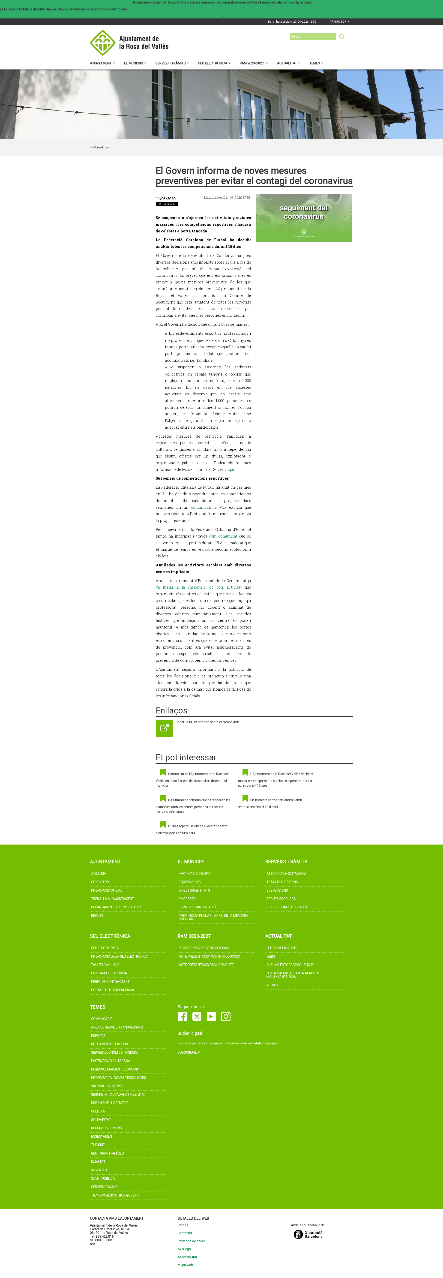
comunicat (200, 507)
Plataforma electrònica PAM (204, 948)
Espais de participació (197, 907)
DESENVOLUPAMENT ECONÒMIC (115, 1069)
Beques (97, 915)
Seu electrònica (212, 63)
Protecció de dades (192, 1241)
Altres (272, 985)
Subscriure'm (189, 1052)
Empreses (187, 899)
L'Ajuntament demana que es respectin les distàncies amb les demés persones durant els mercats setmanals (193, 805)
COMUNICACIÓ (102, 1019)
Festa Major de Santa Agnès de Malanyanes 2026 (293, 974)
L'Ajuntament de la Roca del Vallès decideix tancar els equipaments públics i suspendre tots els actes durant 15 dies (275, 779)
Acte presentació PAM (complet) (206, 965)
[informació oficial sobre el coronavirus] (304, 218)
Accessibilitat (187, 1257)
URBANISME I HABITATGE (109, 1103)
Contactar (185, 1233)
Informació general (195, 873)
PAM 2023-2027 (252, 63)
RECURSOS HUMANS (106, 1128)
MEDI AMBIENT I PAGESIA (109, 1044)
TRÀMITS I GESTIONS (282, 882)
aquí (230, 469)
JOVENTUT (99, 1170)
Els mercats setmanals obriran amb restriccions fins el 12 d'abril (270, 803)
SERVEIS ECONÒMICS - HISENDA (114, 1052)
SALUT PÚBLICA (103, 1178)
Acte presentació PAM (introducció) (209, 956)
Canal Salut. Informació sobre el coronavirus (207, 722)
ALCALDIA (98, 873)
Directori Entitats (194, 890)
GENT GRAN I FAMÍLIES (107, 1153)
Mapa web (185, 1265)
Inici (93, 147)
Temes (314, 63)
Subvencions (277, 890)
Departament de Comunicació (116, 907)
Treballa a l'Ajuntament (112, 899)
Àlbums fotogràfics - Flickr (290, 965)
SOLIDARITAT (101, 1120)
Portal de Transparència (112, 990)
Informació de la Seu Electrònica (119, 956)
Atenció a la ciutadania (286, 873)
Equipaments (190, 882)
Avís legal (185, 1249)
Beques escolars (281, 899)
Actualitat (287, 63)
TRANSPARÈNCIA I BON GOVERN (115, 1195)
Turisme (98, 1145)
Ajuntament (101, 63)
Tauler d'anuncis (105, 965)
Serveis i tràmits (171, 63)
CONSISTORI (100, 882)
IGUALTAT (98, 1162)
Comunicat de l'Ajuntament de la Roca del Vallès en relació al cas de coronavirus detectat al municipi (192, 779)
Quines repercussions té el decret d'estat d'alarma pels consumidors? (191, 829)
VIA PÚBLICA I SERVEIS (108, 1086)
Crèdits (183, 1225)
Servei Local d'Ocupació (286, 907)
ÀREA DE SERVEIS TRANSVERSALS (117, 1027)
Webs (270, 956)
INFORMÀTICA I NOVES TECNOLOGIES (118, 1078)
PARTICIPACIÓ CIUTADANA (110, 1061)
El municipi (133, 63)
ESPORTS (98, 1035)
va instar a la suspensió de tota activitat (199, 587)
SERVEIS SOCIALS (104, 1187)
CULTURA (98, 1111)
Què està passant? (282, 948)
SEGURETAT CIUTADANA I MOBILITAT (118, 1094)
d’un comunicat (223, 536)
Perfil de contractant (110, 981)
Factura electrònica (109, 973)
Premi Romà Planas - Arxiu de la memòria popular (213, 917)
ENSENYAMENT (102, 1136)
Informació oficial (106, 890)
